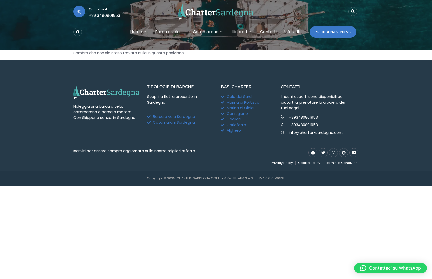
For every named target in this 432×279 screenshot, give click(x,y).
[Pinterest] (343, 152)
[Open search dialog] (352, 11)
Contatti (268, 32)
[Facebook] (78, 32)
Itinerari (239, 32)
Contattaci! (98, 9)
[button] (390, 268)
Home (136, 32)
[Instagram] (333, 152)
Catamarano (205, 32)
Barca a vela (167, 32)
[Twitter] (323, 152)
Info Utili (292, 32)
